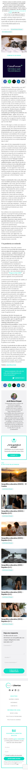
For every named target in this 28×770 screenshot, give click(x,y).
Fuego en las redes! (15, 273)
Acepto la (14, 755)
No (9, 14)
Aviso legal (14, 713)
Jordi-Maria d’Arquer (17, 29)
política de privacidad (16, 755)
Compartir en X (19, 378)
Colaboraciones (8, 31)
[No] (26, 8)
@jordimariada (11, 365)
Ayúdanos (14, 702)
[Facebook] (9, 690)
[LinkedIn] (15, 690)
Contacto (14, 705)
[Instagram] (18, 690)
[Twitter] (12, 690)
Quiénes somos (14, 699)
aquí (16, 762)
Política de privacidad (14, 716)
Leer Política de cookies (18, 14)
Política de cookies (14, 719)
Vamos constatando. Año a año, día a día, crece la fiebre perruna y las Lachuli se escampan (14, 373)
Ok (5, 14)
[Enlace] (14, 685)
